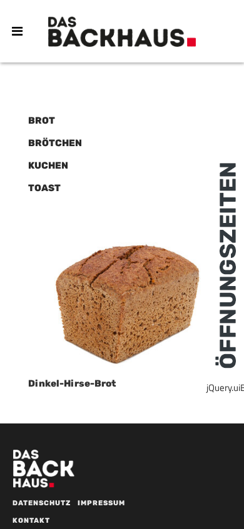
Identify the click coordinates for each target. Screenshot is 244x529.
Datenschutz (42, 503)
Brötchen (55, 143)
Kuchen (48, 165)
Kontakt (31, 521)
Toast (44, 188)
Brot (41, 120)
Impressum (101, 503)
